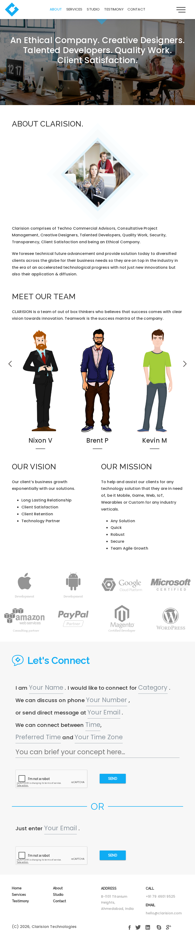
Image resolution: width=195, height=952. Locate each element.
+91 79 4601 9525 (161, 896)
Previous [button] (10, 364)
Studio (93, 9)
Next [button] (185, 364)
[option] (40, 391)
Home (17, 888)
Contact (136, 9)
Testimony (113, 9)
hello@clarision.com (164, 913)
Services (74, 9)
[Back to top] (13, 938)
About (56, 9)
